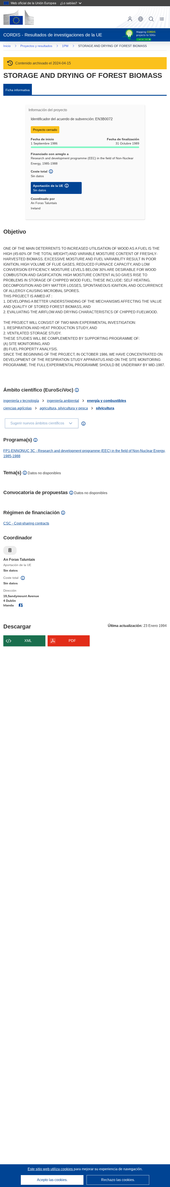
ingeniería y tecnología (21, 401)
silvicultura (105, 408)
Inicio (7, 46)
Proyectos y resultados (36, 46)
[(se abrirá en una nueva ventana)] (18, 17)
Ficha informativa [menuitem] (18, 90)
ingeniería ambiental (63, 401)
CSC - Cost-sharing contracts (26, 523)
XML (28, 641)
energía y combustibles (106, 401)
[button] (140, 19)
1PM (65, 46)
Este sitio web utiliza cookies (51, 1169)
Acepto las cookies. (52, 1180)
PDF (72, 641)
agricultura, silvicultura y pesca (64, 408)
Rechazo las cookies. (118, 1180)
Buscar (151, 19)
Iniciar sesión (130, 19)
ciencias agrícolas (17, 408)
